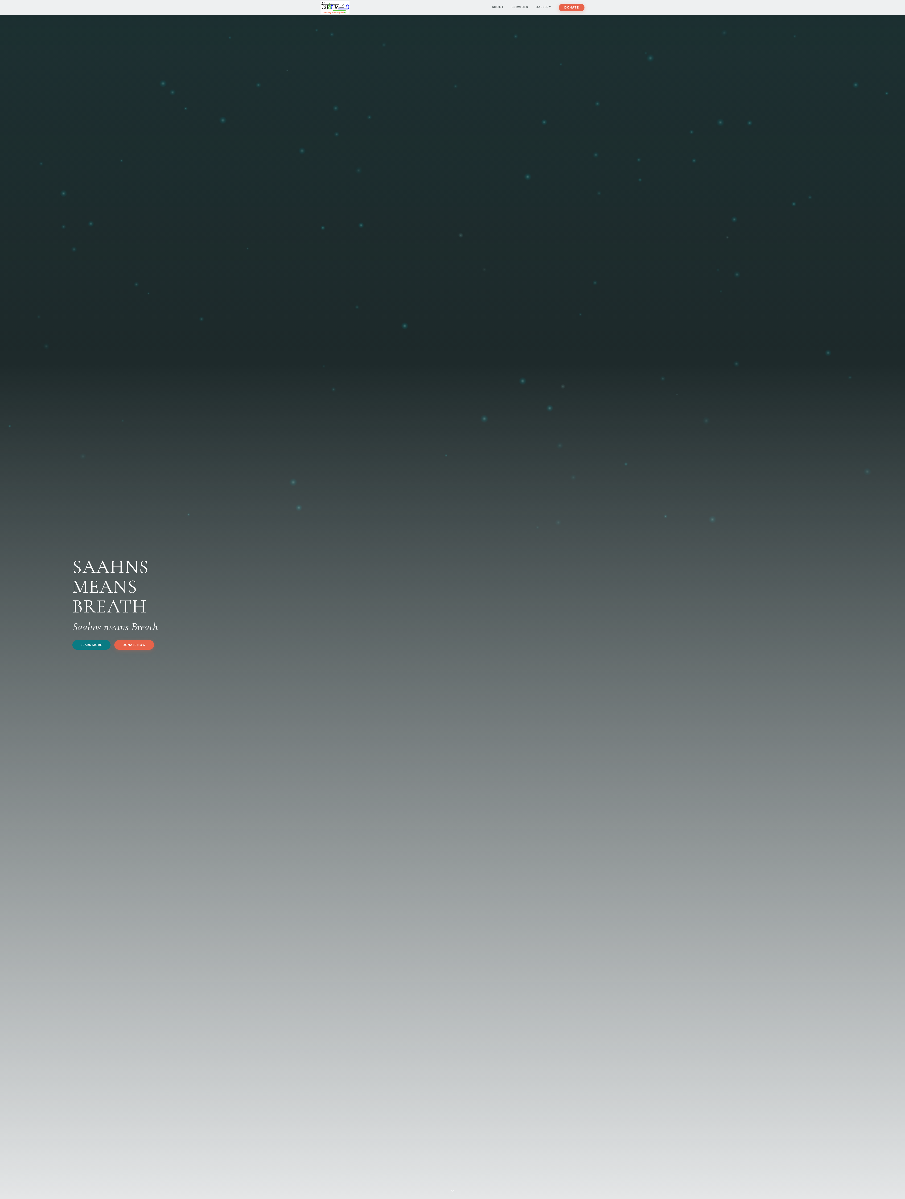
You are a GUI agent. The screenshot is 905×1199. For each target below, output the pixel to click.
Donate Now (134, 645)
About (498, 7)
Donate (571, 7)
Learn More (91, 645)
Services (520, 7)
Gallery (543, 7)
